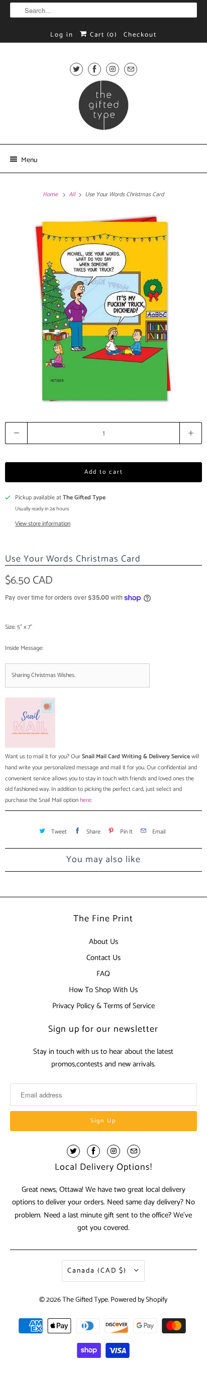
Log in (61, 35)
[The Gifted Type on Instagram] (112, 69)
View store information (42, 523)
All (73, 194)
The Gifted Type (85, 1300)
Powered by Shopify (139, 1300)
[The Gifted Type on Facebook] (94, 69)
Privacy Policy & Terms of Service (103, 1006)
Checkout (140, 35)
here (85, 800)
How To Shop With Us (103, 990)
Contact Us (103, 957)
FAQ (103, 974)
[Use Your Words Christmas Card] (103, 308)
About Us (103, 941)
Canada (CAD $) (98, 1271)
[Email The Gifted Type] (130, 69)
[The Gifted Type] (103, 108)
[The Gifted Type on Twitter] (76, 69)
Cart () (102, 35)
